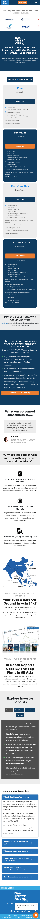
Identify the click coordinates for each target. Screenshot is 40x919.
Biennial (29, 79)
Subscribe (22, 2)
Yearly (21, 79)
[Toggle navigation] (36, 2)
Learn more (21, 260)
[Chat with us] (35, 915)
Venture (20, 715)
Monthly (13, 79)
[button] (30, 2)
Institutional (30, 710)
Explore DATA (20, 393)
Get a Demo (20, 256)
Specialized (19, 710)
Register (20, 102)
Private (8, 710)
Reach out (4, 323)
